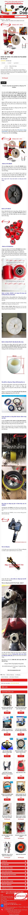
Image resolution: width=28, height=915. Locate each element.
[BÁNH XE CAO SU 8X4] (21, 847)
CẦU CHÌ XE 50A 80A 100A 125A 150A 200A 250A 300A (21, 709)
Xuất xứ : (6, 66)
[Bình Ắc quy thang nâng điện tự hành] (21, 809)
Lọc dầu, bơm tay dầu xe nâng (7, 836)
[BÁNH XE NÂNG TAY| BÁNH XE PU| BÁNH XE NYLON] (14, 36)
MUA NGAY (7, 712)
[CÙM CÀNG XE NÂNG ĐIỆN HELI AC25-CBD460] (7, 765)
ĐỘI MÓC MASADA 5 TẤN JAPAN (20, 836)
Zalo (2, 905)
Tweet (9, 63)
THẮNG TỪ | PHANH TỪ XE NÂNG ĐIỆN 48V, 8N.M (7, 730)
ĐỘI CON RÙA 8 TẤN (20, 772)
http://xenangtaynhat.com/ (14, 670)
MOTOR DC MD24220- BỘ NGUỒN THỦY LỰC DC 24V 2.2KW (7, 709)
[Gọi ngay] (2, 909)
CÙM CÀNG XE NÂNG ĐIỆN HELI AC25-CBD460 (7, 773)
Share (3, 63)
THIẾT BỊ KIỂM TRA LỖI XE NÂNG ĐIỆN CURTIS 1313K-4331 (21, 795)
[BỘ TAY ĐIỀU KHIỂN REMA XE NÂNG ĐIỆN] (7, 744)
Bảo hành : (6, 67)
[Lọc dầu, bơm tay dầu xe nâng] (7, 828)
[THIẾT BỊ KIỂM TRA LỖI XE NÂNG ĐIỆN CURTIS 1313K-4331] (21, 787)
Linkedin (16, 63)
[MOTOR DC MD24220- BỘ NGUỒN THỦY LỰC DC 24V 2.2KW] (7, 700)
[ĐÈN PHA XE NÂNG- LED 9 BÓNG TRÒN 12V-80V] (21, 744)
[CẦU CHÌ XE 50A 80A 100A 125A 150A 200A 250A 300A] (21, 700)
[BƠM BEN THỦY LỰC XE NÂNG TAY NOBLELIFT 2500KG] (7, 847)
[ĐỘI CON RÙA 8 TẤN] (21, 765)
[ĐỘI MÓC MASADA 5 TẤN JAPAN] (21, 828)
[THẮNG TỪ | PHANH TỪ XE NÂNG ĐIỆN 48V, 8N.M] (7, 722)
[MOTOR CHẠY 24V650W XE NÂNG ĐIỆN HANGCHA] (21, 722)
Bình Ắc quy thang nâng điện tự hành (21, 816)
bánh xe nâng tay (10, 674)
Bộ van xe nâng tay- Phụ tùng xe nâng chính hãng (7, 817)
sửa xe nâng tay (4, 676)
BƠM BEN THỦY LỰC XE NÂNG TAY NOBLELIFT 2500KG (7, 856)
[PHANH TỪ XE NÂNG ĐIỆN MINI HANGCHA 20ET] (7, 787)
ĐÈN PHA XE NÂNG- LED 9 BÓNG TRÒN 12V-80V (21, 751)
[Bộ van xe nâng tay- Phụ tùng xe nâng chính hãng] (7, 809)
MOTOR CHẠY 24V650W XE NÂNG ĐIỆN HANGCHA (21, 730)
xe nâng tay (17, 674)
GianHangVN (16, 914)
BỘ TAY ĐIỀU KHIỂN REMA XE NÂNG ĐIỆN (7, 751)
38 (8, 60)
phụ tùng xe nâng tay (14, 676)
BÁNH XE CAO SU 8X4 (21, 854)
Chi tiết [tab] (3, 82)
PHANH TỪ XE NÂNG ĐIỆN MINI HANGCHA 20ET (7, 795)
